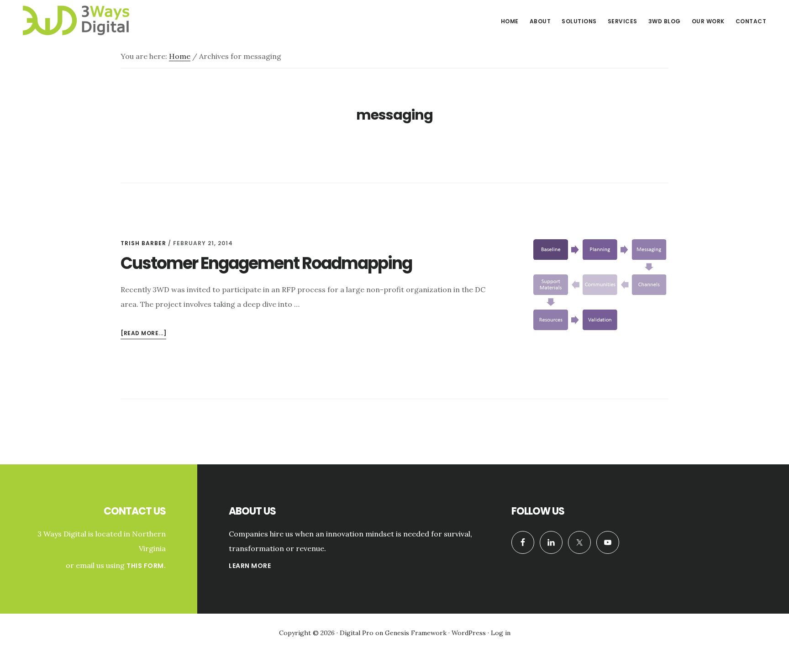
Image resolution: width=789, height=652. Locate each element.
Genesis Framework (416, 633)
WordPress (469, 633)
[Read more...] (143, 334)
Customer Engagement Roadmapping (266, 263)
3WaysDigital (86, 20)
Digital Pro (356, 633)
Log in (500, 633)
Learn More (250, 565)
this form (145, 565)
